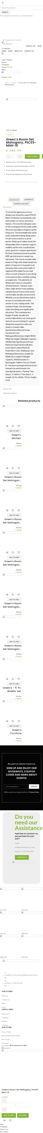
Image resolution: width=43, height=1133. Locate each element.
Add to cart (9, 1115)
